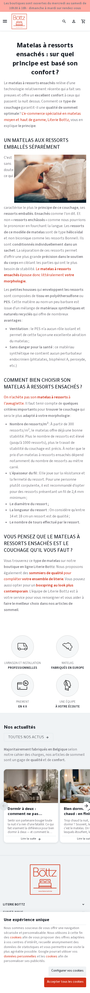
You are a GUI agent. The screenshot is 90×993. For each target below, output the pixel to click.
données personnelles (20, 956)
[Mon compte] (73, 21)
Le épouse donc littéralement (39, 275)
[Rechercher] (64, 21)
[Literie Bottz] (19, 21)
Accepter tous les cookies (65, 982)
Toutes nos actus (26, 738)
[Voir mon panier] (83, 21)
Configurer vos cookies (67, 971)
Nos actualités (20, 727)
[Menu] (5, 21)
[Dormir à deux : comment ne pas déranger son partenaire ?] (31, 786)
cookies (16, 937)
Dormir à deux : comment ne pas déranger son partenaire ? (30, 812)
